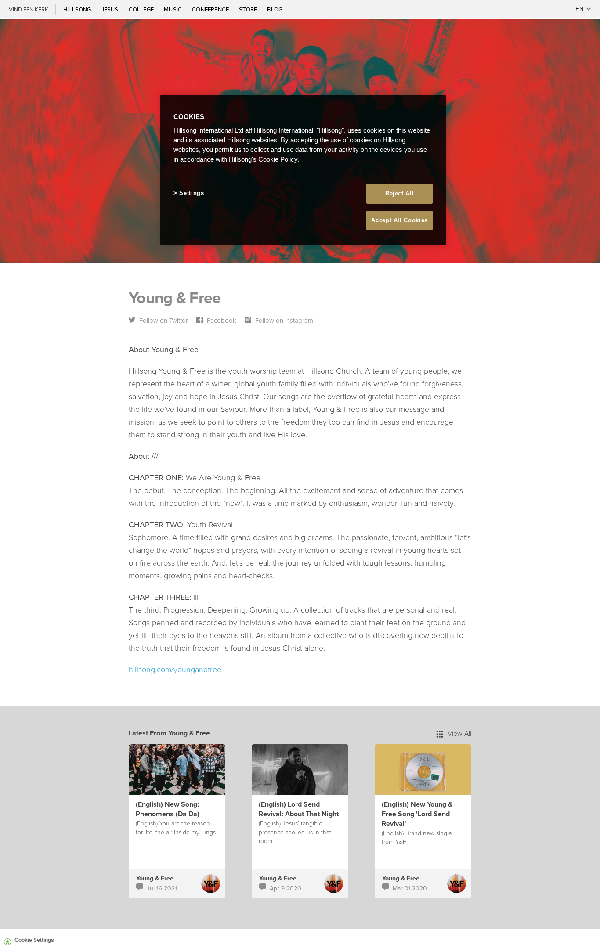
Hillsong (78, 9)
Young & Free (154, 878)
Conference (211, 9)
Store (248, 9)
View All (459, 733)
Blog (274, 9)
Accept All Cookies (399, 220)
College (142, 9)
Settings (191, 193)
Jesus (110, 9)
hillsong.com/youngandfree (175, 669)
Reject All (399, 193)
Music (173, 9)
